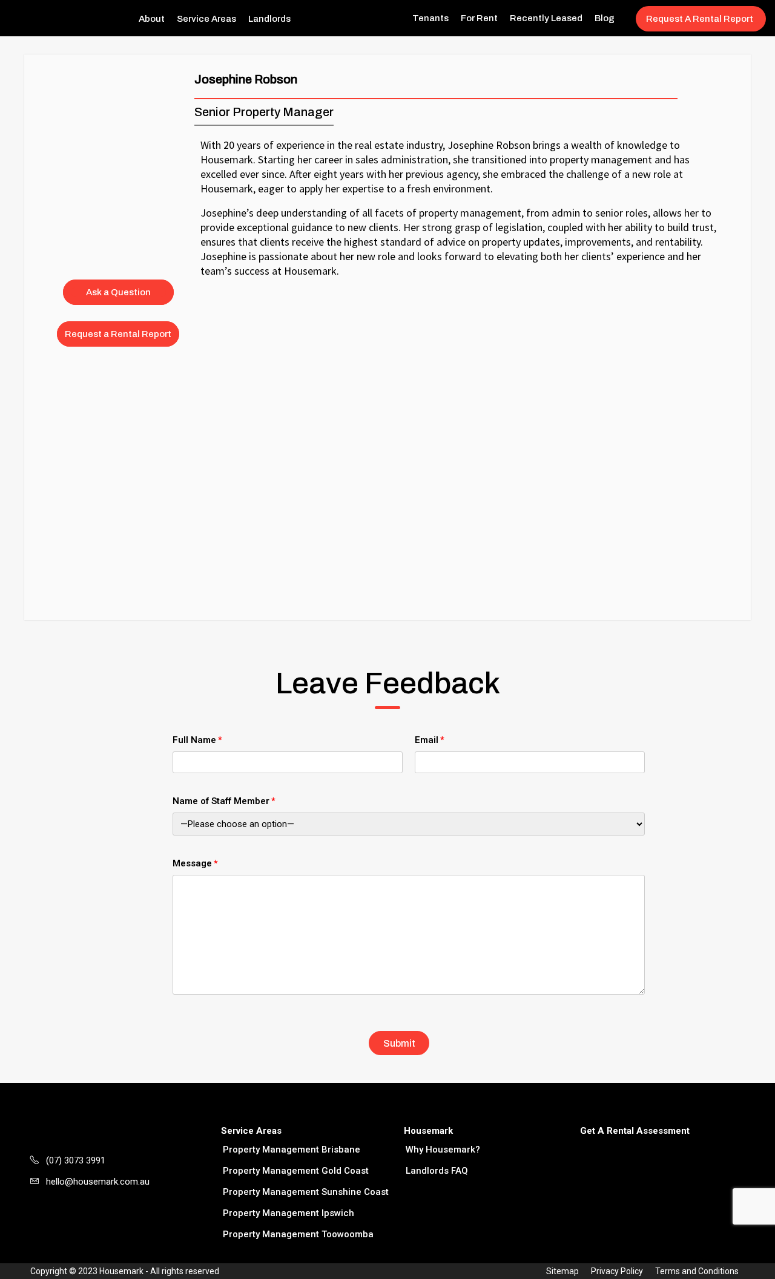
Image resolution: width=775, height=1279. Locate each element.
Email (426, 739)
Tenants (430, 18)
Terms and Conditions (697, 1271)
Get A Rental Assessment (635, 1130)
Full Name (194, 739)
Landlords (269, 19)
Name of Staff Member (221, 801)
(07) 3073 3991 (75, 1160)
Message (192, 863)
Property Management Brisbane (291, 1149)
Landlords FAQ (437, 1170)
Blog (605, 18)
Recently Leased (546, 18)
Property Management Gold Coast (296, 1170)
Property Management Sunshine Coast (306, 1191)
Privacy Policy (617, 1271)
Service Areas (206, 19)
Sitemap (562, 1271)
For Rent (479, 18)
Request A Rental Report (699, 19)
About (152, 19)
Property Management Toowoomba (298, 1234)
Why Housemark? (443, 1149)
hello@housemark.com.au (98, 1181)
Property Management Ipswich (288, 1213)
